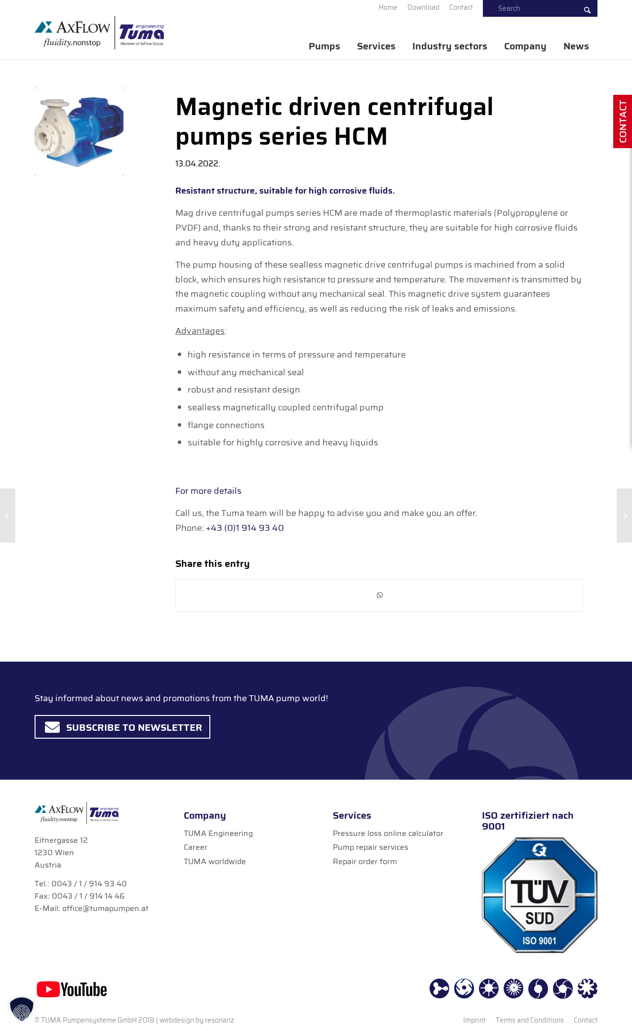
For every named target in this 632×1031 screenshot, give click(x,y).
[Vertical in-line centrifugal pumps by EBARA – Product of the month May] (624, 515)
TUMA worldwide (215, 861)
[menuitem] (388, 7)
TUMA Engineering (218, 833)
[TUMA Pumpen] (99, 33)
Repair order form (365, 861)
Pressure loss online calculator (388, 833)
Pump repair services (370, 847)
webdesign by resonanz (196, 1020)
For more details (208, 491)
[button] (21, 1009)
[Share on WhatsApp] (380, 595)
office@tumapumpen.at (105, 908)
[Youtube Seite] (72, 988)
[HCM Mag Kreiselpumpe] (79, 131)
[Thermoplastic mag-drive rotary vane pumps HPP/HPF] (7, 515)
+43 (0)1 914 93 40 (245, 528)
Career (195, 847)
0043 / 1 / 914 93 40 (89, 883)
